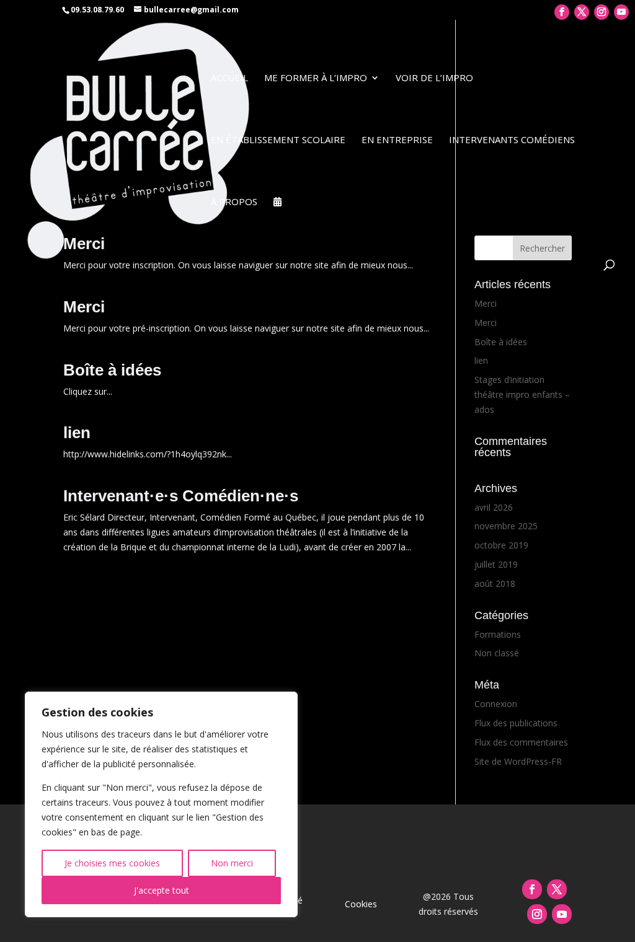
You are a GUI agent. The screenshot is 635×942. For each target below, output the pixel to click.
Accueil (229, 78)
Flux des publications (515, 723)
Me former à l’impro (315, 78)
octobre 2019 (501, 545)
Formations (497, 634)
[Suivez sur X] (557, 889)
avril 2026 (493, 507)
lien (77, 432)
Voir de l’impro (434, 78)
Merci (84, 306)
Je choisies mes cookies (112, 863)
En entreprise (397, 140)
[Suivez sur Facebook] (532, 889)
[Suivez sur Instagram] (537, 914)
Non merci (232, 863)
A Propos (234, 202)
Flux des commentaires (521, 742)
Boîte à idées (112, 370)
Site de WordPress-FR (518, 761)
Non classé (496, 653)
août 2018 (494, 583)
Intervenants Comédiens (512, 140)
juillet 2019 (496, 564)
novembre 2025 (506, 526)
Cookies (361, 904)
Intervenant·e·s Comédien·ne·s (180, 495)
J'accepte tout (161, 890)
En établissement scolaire (278, 140)
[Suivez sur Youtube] (562, 914)
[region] (161, 804)
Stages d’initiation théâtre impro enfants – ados (522, 394)
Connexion (495, 704)
